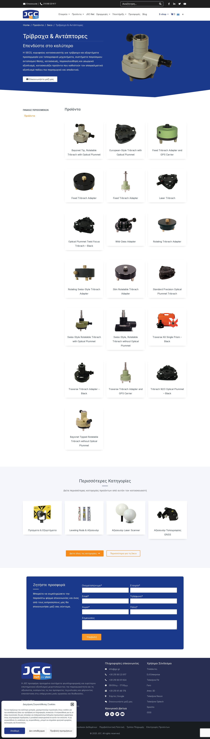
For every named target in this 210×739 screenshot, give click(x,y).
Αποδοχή (14, 731)
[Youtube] (185, 4)
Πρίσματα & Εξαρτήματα (42, 530)
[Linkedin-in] (174, 4)
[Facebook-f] (169, 4)
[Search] (160, 4)
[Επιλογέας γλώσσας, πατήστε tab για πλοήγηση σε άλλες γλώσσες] (180, 14)
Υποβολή (92, 637)
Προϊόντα (29, 115)
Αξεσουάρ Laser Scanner (126, 530)
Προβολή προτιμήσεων (61, 731)
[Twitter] (179, 4)
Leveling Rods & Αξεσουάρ (84, 530)
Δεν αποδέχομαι (37, 731)
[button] (72, 704)
